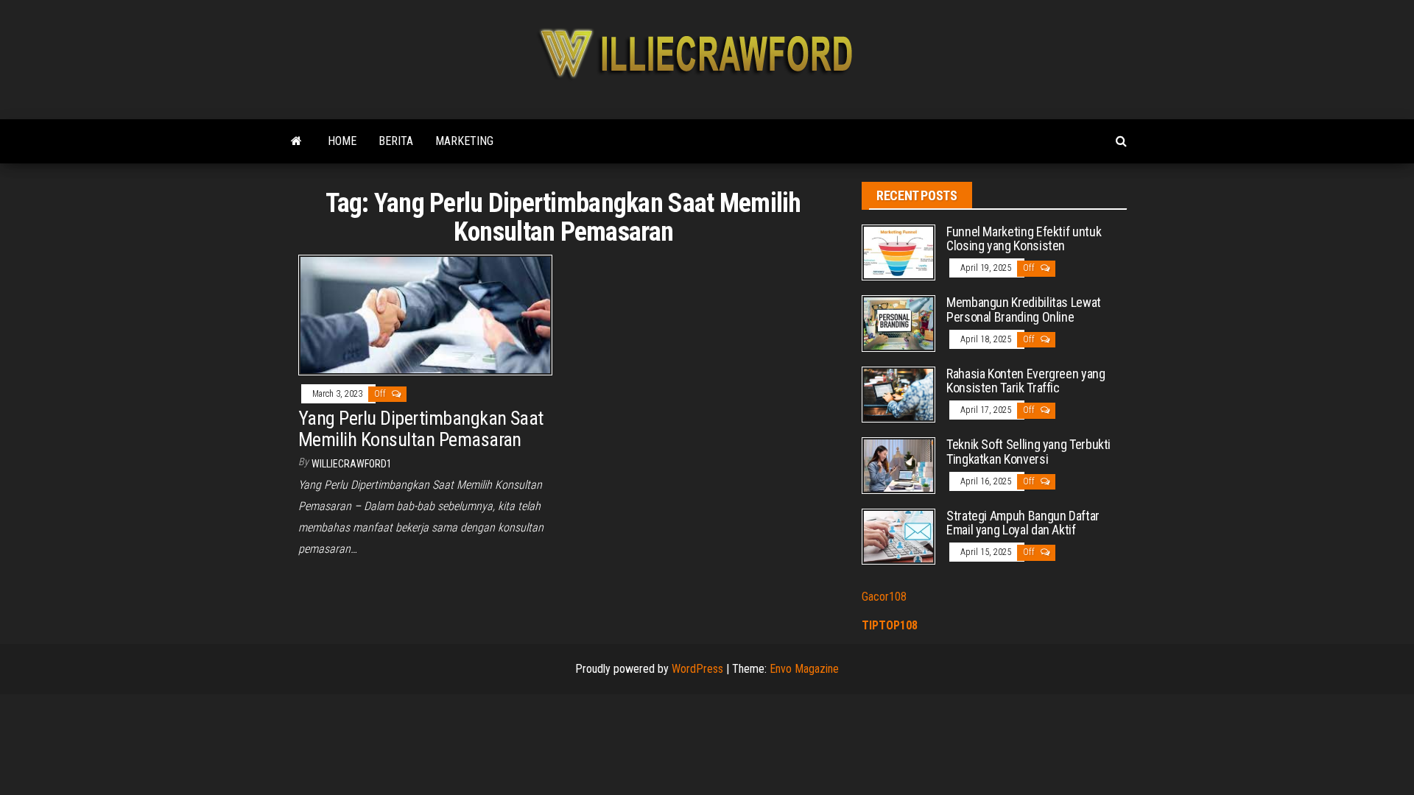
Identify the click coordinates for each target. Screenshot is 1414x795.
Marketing (464, 141)
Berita (396, 141)
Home (342, 141)
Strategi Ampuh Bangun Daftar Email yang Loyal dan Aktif (1023, 523)
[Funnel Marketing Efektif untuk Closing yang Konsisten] (898, 251)
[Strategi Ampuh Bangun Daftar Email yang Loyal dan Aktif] (898, 536)
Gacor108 (884, 597)
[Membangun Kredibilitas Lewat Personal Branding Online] (898, 323)
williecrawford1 (352, 464)
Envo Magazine (804, 669)
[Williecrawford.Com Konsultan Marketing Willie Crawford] (296, 141)
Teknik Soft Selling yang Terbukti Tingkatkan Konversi (1028, 452)
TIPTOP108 (890, 625)
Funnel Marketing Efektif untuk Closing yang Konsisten (1023, 239)
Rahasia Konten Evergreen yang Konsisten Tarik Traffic (1025, 381)
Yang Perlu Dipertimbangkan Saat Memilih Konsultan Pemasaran (421, 429)
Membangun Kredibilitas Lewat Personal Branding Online (1023, 309)
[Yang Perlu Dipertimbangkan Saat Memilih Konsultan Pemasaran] (425, 314)
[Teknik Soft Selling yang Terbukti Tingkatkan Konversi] (898, 465)
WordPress (697, 669)
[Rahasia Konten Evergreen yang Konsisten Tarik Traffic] (898, 393)
